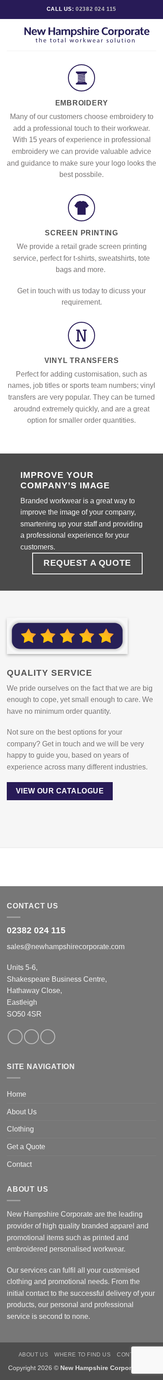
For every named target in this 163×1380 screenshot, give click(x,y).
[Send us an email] (31, 1036)
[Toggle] (150, 1111)
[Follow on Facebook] (15, 1036)
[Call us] (47, 1036)
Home (16, 1094)
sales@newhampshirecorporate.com (66, 946)
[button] (12, 35)
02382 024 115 (96, 9)
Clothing (20, 1129)
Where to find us (82, 1354)
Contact (19, 1164)
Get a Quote (26, 1147)
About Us (22, 1112)
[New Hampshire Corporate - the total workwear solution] (86, 35)
